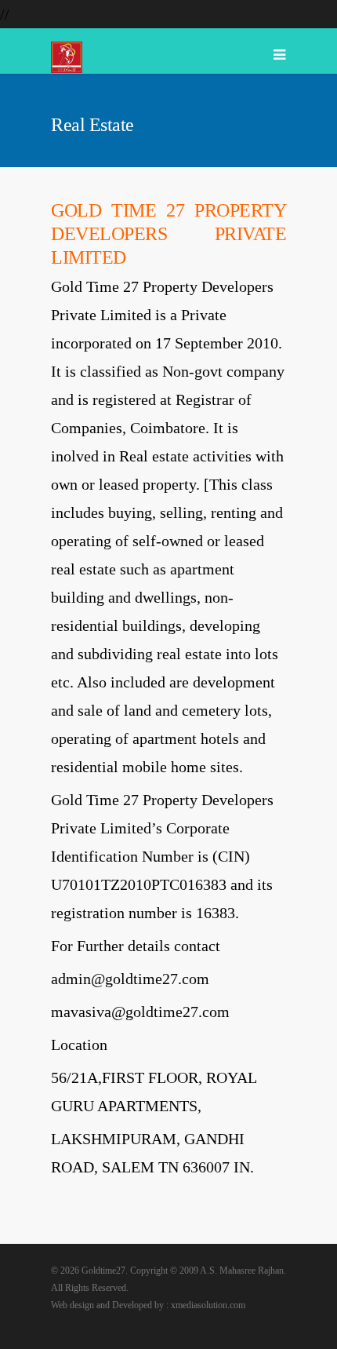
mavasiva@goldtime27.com (140, 1011)
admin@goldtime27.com (130, 978)
